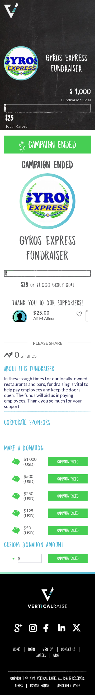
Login (31, 649)
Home (17, 649)
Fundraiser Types (68, 685)
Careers (41, 655)
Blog (56, 655)
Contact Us (68, 649)
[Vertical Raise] (11, 10)
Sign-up (47, 649)
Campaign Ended (50, 145)
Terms (19, 685)
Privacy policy (39, 685)
